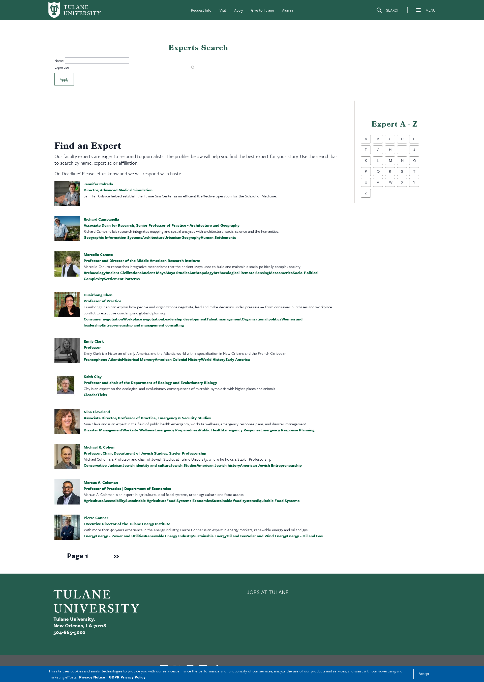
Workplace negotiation (143, 319)
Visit (223, 10)
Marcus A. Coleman (101, 482)
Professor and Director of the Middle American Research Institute (142, 260)
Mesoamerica (281, 272)
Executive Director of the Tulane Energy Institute (127, 523)
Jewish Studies (183, 465)
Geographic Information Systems (113, 237)
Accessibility (114, 500)
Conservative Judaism (103, 465)
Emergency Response (241, 430)
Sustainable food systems (234, 500)
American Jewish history (218, 465)
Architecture (153, 237)
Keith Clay (93, 376)
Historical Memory (138, 359)
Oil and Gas (237, 536)
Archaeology (95, 272)
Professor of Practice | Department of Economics (127, 488)
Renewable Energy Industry (169, 536)
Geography (191, 237)
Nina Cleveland (97, 411)
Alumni (287, 10)
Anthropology (201, 272)
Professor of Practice (102, 301)
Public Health (211, 430)
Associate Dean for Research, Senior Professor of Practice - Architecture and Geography (161, 225)
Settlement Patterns (122, 278)
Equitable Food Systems (278, 500)
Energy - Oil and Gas (305, 536)
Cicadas (90, 394)
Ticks (102, 394)
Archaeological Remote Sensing (241, 272)
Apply (238, 10)
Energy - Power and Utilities (120, 536)
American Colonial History (178, 359)
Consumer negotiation (103, 319)
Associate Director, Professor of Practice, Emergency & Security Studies (147, 418)
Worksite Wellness (138, 430)
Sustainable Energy (210, 536)
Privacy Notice (92, 677)
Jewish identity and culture (146, 465)
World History (213, 359)
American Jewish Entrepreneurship (271, 465)
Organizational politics (261, 319)
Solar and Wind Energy (267, 536)
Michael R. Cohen (99, 447)
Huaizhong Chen (98, 295)
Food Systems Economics (189, 500)
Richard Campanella (101, 219)
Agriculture (93, 500)
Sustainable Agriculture (145, 500)
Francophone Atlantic (103, 359)
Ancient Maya (153, 272)
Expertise (61, 67)
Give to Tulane (262, 10)
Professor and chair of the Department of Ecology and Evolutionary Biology (150, 382)
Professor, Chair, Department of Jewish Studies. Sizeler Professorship (145, 453)
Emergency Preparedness (177, 430)
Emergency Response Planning (287, 430)
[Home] (74, 10)
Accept (424, 674)
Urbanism (173, 237)
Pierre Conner (96, 517)
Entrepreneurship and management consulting (143, 325)
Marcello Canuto (98, 254)
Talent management (224, 319)
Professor (92, 347)
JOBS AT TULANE (268, 592)
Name (59, 60)
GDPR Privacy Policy (127, 677)
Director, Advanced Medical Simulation (118, 190)
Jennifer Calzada (98, 184)
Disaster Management (103, 430)
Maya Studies (177, 272)
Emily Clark (94, 341)
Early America (237, 359)
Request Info (201, 10)
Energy (90, 536)
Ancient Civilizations (123, 272)
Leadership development (184, 319)
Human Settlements (218, 237)
